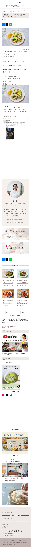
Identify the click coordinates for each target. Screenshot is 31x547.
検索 (23, 312)
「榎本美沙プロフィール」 (10, 116)
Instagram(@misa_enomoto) (15, 222)
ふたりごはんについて (7, 518)
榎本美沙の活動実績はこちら (9, 326)
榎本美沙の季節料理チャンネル (10, 353)
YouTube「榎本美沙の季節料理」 (15, 219)
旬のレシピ (5, 526)
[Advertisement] (15, 161)
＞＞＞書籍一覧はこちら (8, 362)
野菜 (5, 20)
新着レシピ (5, 524)
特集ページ (5, 527)
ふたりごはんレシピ (7, 512)
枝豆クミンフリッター (10, 84)
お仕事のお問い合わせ (7, 328)
